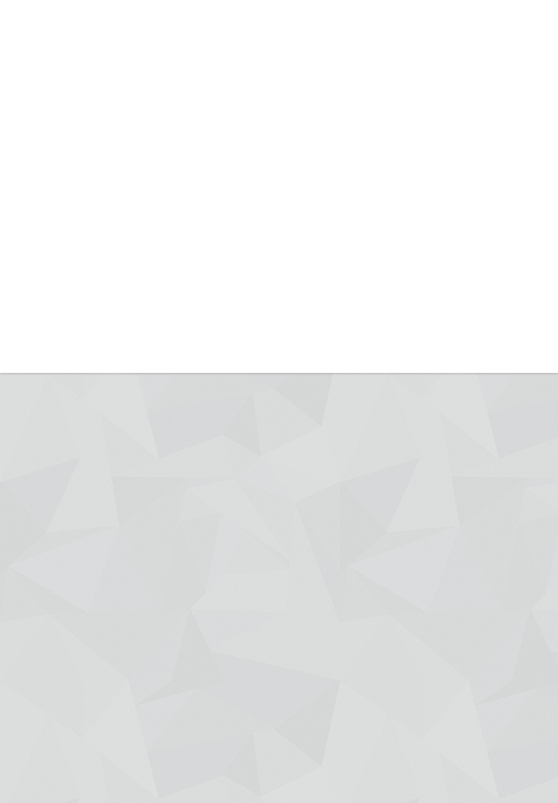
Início (185, 64)
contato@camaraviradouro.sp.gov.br (308, 10)
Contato (516, 64)
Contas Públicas (431, 106)
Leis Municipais (368, 128)
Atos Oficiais (365, 64)
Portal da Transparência (443, 140)
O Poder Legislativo (297, 106)
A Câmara (296, 64)
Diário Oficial (365, 102)
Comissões (298, 136)
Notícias (236, 64)
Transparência (446, 64)
